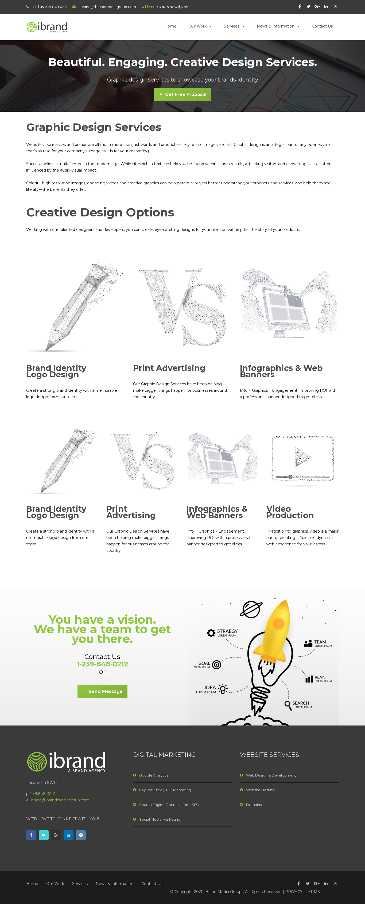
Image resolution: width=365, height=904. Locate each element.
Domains (254, 804)
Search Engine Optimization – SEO (169, 804)
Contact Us (322, 26)
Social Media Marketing (159, 819)
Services (231, 26)
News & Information (275, 26)
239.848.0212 (56, 7)
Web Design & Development (271, 775)
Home (170, 26)
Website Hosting (260, 790)
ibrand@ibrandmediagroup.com (108, 7)
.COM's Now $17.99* (173, 7)
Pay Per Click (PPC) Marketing (165, 790)
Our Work (198, 26)
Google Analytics (153, 775)
